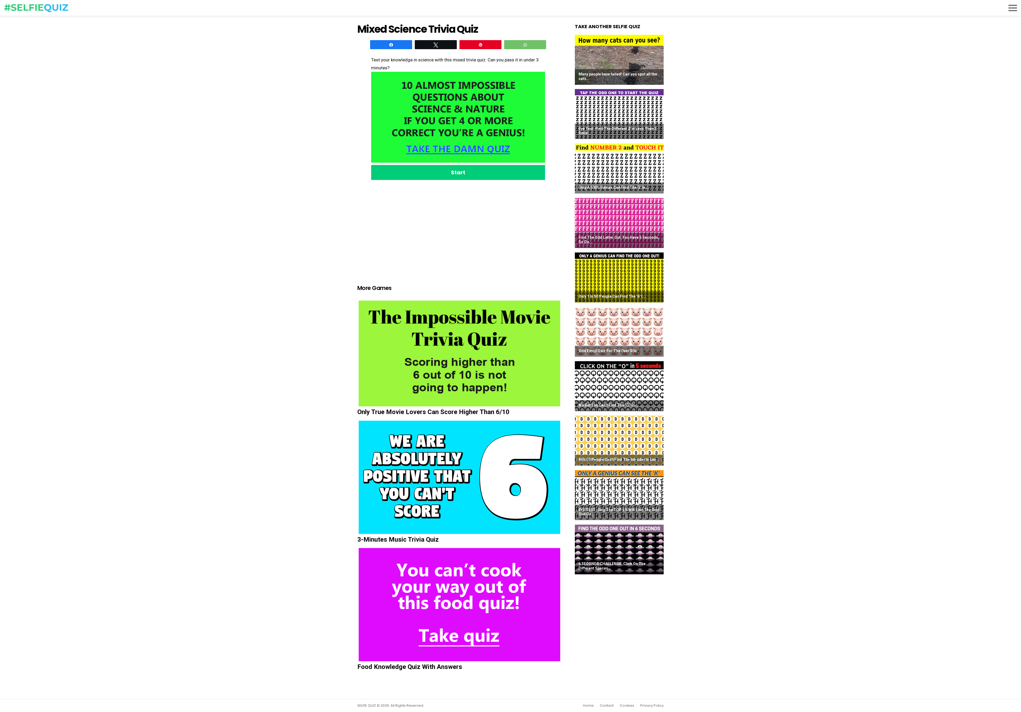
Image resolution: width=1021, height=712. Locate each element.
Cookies (627, 705)
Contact (607, 705)
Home (588, 705)
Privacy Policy (652, 705)
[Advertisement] (458, 226)
